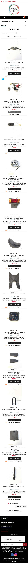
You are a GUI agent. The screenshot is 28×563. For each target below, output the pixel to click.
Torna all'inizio (21, 506)
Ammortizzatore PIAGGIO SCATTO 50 (14, 486)
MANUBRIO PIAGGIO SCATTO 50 (14, 63)
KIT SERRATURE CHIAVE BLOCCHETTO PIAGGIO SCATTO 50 (14, 102)
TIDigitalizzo (18, 560)
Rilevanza (9, 33)
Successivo (16, 503)
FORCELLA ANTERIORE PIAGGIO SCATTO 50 (14, 409)
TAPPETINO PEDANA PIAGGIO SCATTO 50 (14, 294)
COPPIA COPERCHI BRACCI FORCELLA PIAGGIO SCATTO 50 (14, 371)
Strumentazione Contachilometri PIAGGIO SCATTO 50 (14, 333)
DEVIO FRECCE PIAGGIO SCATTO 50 (14, 140)
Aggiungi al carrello (14, 73)
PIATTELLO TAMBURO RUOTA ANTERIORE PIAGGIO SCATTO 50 (14, 179)
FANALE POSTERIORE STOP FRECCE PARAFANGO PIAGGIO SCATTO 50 (14, 217)
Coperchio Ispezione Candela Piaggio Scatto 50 (14, 448)
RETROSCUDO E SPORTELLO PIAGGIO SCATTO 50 (14, 256)
